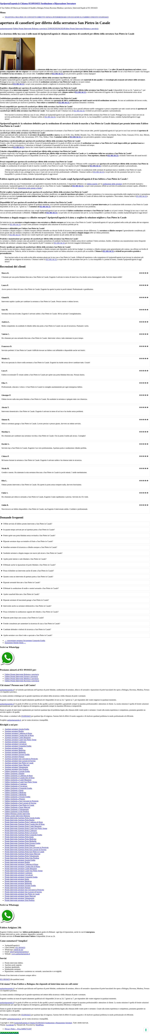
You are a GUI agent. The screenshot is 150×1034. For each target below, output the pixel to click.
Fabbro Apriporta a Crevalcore (16, 786)
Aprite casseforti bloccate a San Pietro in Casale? (21, 594)
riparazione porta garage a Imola (30, 188)
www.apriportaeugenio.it (20, 954)
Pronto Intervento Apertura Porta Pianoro (20, 845)
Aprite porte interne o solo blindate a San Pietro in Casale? (24, 559)
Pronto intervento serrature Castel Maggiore (21, 869)
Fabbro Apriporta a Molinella (15, 795)
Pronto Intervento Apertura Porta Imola (19, 837)
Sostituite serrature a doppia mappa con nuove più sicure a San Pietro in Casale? (32, 553)
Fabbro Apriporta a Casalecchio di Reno (19, 778)
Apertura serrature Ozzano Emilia (17, 754)
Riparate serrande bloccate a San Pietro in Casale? (21, 582)
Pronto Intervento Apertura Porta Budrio (19, 820)
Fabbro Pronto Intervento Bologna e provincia (30, 29)
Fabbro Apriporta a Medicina (15, 793)
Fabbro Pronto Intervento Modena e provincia (22, 679)
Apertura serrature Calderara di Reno (18, 733)
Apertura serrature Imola (14, 748)
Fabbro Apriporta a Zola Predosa (17, 812)
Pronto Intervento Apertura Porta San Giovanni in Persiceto (27, 847)
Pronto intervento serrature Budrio (17, 862)
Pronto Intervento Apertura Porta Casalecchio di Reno (25, 824)
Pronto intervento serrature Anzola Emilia (20, 860)
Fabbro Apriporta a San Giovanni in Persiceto (21, 801)
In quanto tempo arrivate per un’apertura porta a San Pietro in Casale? (29, 530)
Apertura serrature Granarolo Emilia (18, 746)
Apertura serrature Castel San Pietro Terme (20, 740)
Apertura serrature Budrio (14, 731)
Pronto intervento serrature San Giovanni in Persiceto (24, 890)
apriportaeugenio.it (7, 690)
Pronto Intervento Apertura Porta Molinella (20, 841)
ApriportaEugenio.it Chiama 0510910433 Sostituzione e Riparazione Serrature (38, 3)
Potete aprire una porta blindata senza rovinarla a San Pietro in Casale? (29, 535)
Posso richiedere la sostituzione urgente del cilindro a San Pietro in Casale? (30, 612)
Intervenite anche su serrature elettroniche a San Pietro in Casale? (27, 606)
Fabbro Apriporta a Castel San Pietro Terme (21, 782)
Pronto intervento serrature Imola (17, 879)
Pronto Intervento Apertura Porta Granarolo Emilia (23, 835)
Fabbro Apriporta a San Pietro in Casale (19, 805)
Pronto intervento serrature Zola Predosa (19, 900)
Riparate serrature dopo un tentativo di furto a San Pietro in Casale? (28, 541)
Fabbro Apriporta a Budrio (14, 774)
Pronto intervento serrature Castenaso (18, 873)
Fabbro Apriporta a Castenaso (16, 784)
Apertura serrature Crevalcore (16, 744)
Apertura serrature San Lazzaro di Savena (20, 761)
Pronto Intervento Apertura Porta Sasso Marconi (22, 854)
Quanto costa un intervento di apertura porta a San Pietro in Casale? (28, 577)
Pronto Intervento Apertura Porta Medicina (20, 839)
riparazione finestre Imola (15, 643)
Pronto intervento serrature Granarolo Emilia (21, 877)
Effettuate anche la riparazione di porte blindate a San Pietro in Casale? (29, 565)
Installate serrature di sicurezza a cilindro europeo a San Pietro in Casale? (30, 547)
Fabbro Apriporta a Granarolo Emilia (18, 788)
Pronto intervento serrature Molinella (18, 883)
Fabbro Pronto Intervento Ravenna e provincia (22, 681)
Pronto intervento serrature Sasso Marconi (20, 896)
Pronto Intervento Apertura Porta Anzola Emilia (22, 818)
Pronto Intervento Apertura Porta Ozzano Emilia (22, 843)
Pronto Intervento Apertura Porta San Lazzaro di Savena (25, 850)
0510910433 (26, 716)
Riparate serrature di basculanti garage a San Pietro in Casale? (26, 600)
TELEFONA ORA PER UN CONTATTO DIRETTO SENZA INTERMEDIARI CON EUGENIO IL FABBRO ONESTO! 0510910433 (57, 17)
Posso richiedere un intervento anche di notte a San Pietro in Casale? (28, 571)
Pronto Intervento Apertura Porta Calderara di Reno (24, 822)
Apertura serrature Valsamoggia (16, 767)
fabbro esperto (92, 184)
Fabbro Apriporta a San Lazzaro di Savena (20, 803)
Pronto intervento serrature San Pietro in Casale (22, 894)
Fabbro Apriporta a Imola (14, 790)
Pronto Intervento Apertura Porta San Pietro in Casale (24, 852)
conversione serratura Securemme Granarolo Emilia (25, 641)
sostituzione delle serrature (112, 184)
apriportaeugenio (6, 29)
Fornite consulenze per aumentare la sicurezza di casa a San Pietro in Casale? (31, 624)
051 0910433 (20, 948)
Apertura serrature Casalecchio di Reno (19, 735)
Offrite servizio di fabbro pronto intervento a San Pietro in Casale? (27, 524)
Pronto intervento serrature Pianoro (17, 888)
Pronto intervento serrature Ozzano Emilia (20, 886)
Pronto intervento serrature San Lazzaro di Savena (23, 892)
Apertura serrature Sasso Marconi (17, 765)
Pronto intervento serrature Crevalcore (19, 875)
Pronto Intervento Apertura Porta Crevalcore (21, 833)
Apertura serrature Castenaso (15, 742)
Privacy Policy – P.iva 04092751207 (18, 1029)
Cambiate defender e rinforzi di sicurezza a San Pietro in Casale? (27, 629)
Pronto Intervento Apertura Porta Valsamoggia (22, 856)
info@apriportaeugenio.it (19, 952)
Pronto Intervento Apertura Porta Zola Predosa (22, 858)
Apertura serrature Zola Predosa (16, 769)
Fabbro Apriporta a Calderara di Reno (19, 776)
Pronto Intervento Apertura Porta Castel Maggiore (23, 826)
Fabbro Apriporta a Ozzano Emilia (17, 797)
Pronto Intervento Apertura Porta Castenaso (21, 831)
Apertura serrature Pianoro (14, 757)
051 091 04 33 (57, 74)
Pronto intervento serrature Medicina (18, 881)
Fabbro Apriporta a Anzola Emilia (17, 771)
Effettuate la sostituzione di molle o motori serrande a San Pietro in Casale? (31, 588)
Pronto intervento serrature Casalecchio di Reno (22, 866)
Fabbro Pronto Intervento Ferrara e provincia (21, 677)
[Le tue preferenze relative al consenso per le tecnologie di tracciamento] (146, 1030)
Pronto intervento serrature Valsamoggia (19, 898)
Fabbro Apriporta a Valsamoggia (17, 809)
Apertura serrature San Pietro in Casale (19, 763)
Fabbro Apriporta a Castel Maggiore (18, 780)
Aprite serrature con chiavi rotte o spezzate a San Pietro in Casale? (27, 635)
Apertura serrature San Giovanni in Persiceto (21, 759)
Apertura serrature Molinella (15, 752)
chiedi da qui (18, 950)
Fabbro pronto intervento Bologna (17, 816)
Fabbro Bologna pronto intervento (17, 814)
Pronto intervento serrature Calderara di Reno (21, 864)
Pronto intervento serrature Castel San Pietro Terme (24, 871)
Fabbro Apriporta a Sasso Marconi (17, 807)
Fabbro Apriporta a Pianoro (15, 799)
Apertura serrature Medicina (15, 750)
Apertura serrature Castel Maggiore (18, 738)
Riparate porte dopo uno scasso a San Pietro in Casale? (23, 618)
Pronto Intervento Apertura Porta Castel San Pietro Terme (26, 828)
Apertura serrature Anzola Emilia (17, 729)
